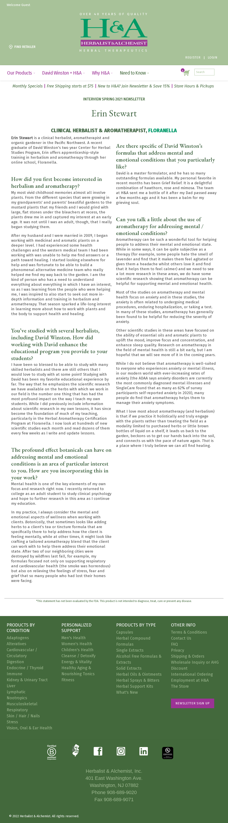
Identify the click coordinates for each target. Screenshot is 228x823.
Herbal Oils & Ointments (139, 674)
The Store (180, 686)
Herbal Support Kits (134, 686)
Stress (12, 722)
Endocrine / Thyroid (25, 667)
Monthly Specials (27, 86)
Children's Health (77, 649)
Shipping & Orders (187, 656)
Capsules (124, 632)
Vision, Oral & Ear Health (29, 728)
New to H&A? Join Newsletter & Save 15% (134, 86)
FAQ (174, 644)
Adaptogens (18, 637)
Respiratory (17, 709)
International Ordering (192, 674)
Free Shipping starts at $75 (70, 86)
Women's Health (76, 643)
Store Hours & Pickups (194, 86)
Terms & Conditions (189, 632)
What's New (127, 692)
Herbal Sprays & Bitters (137, 680)
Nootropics (17, 697)
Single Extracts (130, 650)
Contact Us (181, 638)
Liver (11, 685)
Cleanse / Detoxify (78, 655)
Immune (14, 673)
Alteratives (16, 643)
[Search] (211, 72)
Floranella (162, 130)
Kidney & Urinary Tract (27, 679)
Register (192, 57)
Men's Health (73, 637)
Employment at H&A (190, 680)
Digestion (15, 661)
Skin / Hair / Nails (23, 716)
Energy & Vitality (76, 661)
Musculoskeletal (22, 703)
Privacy (177, 650)
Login (212, 57)
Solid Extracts (129, 668)
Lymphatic (16, 691)
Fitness (67, 679)
